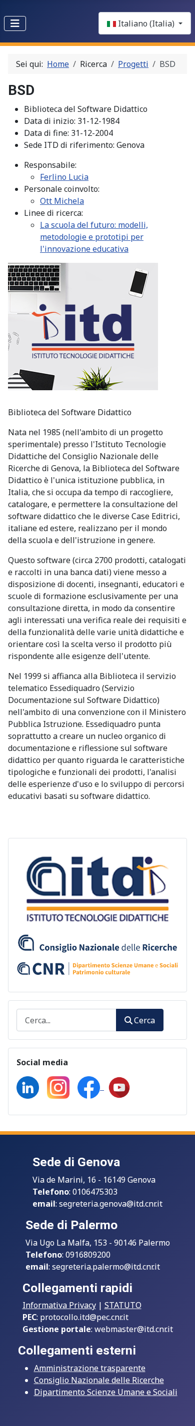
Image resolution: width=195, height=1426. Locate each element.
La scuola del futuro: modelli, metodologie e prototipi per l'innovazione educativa (94, 236)
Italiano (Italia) (146, 23)
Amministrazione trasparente (90, 1368)
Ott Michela (62, 200)
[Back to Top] (177, 1407)
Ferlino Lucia (64, 176)
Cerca (144, 1020)
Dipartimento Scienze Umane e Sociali (106, 1392)
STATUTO (123, 1305)
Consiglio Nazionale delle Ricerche (99, 1380)
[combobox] (66, 1020)
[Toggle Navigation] (15, 23)
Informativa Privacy (59, 1305)
